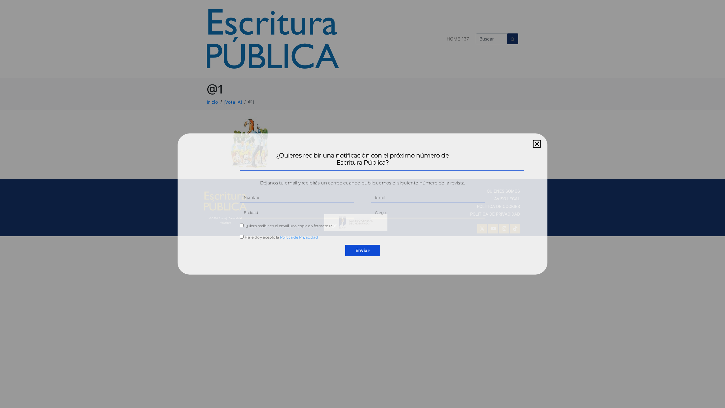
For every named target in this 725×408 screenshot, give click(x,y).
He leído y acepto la (281, 237)
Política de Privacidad (299, 237)
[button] (537, 144)
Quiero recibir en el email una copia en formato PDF (291, 226)
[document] (362, 204)
